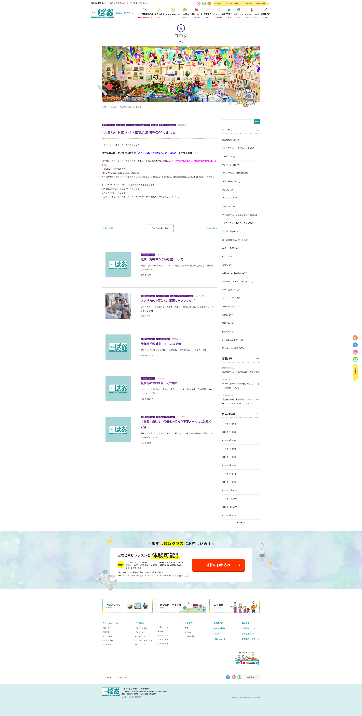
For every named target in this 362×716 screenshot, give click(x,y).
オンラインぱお (229, 165)
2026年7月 (227, 432)
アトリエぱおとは (110, 623)
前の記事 (109, 228)
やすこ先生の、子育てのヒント (236, 148)
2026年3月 (227, 465)
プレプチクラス (141, 628)
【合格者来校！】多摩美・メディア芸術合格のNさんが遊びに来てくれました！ (241, 401)
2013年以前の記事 (230, 348)
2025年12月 (227, 490)
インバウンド (228, 198)
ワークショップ (229, 306)
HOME (104, 107)
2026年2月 (227, 474)
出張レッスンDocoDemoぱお (235, 281)
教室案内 (208, 15)
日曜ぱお (226, 323)
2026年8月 (227, 424)
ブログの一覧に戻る (160, 228)
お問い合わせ (219, 639)
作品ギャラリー (232, 4)
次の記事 (211, 228)
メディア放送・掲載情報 (233, 173)
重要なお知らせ (229, 140)
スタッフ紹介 (108, 636)
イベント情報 (219, 15)
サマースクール (229, 290)
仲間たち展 (239, 15)
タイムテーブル (173, 16)
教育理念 (106, 632)
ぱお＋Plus (107, 644)
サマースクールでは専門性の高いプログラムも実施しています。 (241, 386)
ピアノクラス (228, 256)
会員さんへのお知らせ (232, 273)
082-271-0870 (132, 694)
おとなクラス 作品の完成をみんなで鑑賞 (241, 372)
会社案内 (107, 677)
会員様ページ (261, 4)
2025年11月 (227, 499)
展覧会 (225, 315)
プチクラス (227, 206)
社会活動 (226, 331)
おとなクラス (163, 635)
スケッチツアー (229, 298)
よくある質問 (247, 4)
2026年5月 (227, 449)
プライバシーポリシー (123, 677)
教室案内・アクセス (250, 639)
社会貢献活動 (108, 640)
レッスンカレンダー (231, 340)
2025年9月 (227, 515)
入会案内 (189, 623)
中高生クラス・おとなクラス (235, 223)
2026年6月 (227, 440)
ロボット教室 (228, 248)
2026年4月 (227, 457)
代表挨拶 (106, 628)
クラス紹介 (140, 623)
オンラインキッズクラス (144, 640)
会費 (186, 628)
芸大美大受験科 (229, 231)
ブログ (229, 15)
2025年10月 (227, 507)
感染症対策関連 (229, 181)
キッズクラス (140, 636)
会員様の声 (265, 15)
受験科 (160, 631)
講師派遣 (218, 4)
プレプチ (226, 190)
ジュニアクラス (141, 644)
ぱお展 (225, 265)
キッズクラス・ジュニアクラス (236, 215)
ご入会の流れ (190, 636)
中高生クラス (163, 627)
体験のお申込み (218, 565)
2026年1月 (227, 482)
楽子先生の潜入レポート (233, 240)
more (239, 522)
